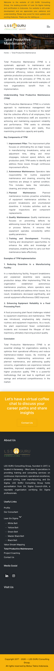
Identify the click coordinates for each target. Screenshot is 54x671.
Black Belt (12, 540)
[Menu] (48, 26)
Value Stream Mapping (14, 544)
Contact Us (9, 557)
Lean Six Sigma (11, 518)
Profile (7, 508)
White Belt (12, 523)
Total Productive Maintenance (18, 548)
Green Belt (13, 531)
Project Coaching (12, 553)
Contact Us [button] (27, 422)
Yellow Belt (13, 527)
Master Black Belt (16, 536)
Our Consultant (11, 512)
